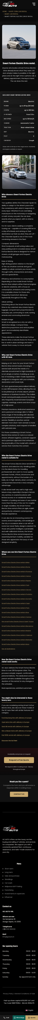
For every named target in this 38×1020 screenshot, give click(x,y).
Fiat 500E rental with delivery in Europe (16, 735)
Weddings (9, 879)
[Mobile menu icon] (33, 4)
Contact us (19, 794)
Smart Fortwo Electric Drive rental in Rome (16, 567)
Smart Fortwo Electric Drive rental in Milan (16, 562)
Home (5, 11)
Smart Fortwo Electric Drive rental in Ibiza (15, 644)
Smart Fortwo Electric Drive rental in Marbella (17, 640)
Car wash (8, 883)
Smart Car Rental (11, 14)
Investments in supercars (15, 894)
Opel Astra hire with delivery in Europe (15, 722)
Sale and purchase (12, 876)
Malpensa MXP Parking (13, 886)
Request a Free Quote (19, 760)
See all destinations (8, 649)
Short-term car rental (18, 11)
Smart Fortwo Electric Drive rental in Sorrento (17, 599)
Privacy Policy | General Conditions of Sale (19, 994)
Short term (9, 869)
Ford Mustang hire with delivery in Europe (17, 718)
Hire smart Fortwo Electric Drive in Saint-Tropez (18, 622)
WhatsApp (20, 1018)
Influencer (8, 897)
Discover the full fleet (9, 741)
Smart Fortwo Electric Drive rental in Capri (16, 603)
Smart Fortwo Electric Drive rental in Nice (15, 612)
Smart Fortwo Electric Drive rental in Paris (15, 608)
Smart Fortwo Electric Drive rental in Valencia (17, 635)
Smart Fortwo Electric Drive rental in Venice (16, 576)
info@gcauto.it (8, 937)
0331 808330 (10, 929)
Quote (33, 1018)
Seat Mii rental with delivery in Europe (15, 726)
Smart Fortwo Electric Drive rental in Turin (15, 585)
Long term (9, 872)
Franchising (9, 890)
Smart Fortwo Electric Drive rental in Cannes (16, 617)
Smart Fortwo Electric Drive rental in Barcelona (17, 626)
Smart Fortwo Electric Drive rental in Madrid (16, 631)
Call (7, 1018)
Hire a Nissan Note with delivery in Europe (17, 731)
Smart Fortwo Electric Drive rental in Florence (17, 572)
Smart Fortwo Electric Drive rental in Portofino (17, 594)
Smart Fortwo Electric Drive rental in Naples (16, 581)
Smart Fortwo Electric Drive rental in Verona (16, 590)
